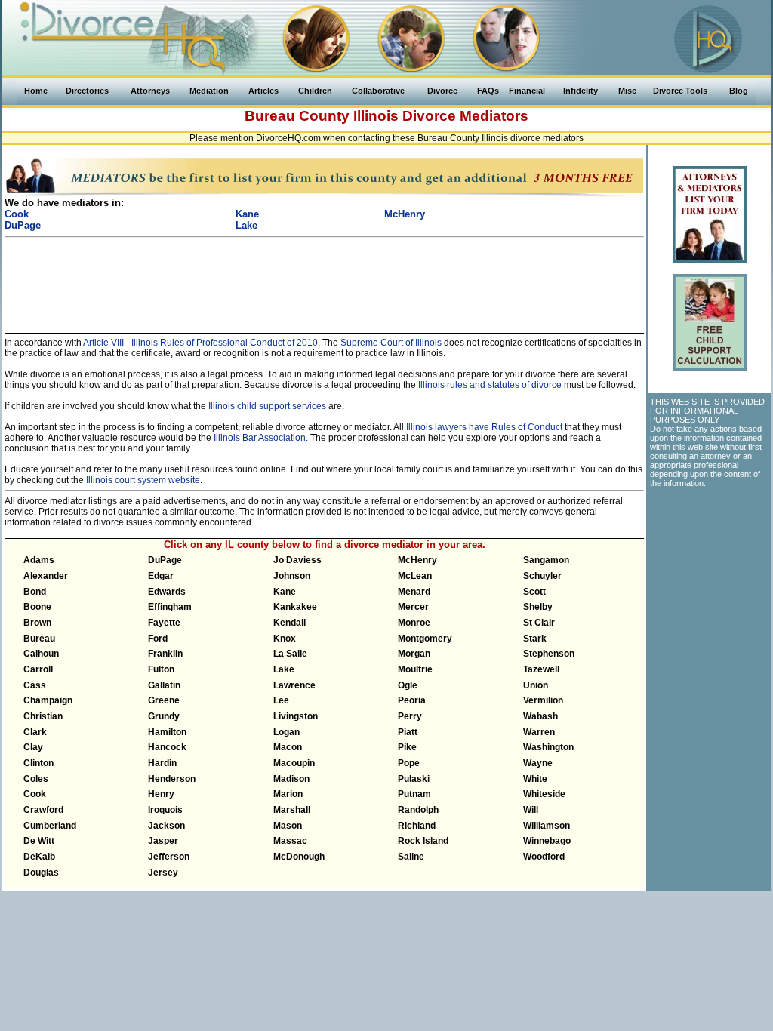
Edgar (161, 576)
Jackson (166, 825)
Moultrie (415, 669)
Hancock (167, 747)
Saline (411, 856)
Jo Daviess (297, 560)
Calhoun (41, 653)
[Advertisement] (324, 278)
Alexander (45, 576)
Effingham (170, 607)
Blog (738, 90)
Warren (539, 732)
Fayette (164, 622)
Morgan (414, 653)
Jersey (163, 872)
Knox (284, 638)
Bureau (39, 638)
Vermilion (543, 700)
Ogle (407, 685)
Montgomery (425, 638)
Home (36, 90)
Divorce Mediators (465, 116)
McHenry (417, 560)
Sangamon (546, 560)
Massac (290, 841)
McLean (415, 576)
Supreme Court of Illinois (391, 342)
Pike (407, 747)
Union (535, 685)
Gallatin (164, 685)
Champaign (47, 700)
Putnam (414, 794)
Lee (281, 700)
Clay (33, 747)
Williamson (546, 825)
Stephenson (548, 653)
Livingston (295, 716)
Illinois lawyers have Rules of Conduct (484, 427)
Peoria (412, 700)
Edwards (167, 591)
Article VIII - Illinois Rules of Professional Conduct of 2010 (200, 342)
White (535, 779)
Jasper (163, 841)
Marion (288, 794)
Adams (38, 560)
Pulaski (414, 779)
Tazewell (541, 669)
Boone (37, 607)
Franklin (165, 653)
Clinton (38, 763)
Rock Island (423, 841)
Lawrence (294, 685)
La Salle (290, 653)
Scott (534, 591)
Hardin (162, 763)
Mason (287, 825)
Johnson (291, 576)
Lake (283, 669)
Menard (414, 591)
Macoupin (294, 763)
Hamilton (167, 732)
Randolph (418, 810)
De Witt (38, 841)
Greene (164, 700)
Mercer (413, 607)
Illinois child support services (267, 406)
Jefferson (168, 856)
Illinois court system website (143, 480)
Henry (161, 794)
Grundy (164, 716)
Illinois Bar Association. (261, 437)
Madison (291, 779)
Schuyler (542, 576)
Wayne (538, 763)
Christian (43, 716)
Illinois (376, 116)
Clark (35, 732)
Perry (410, 716)
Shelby (538, 607)
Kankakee (295, 607)
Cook (34, 794)
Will (530, 810)
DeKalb (39, 856)
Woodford (544, 856)
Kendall (289, 622)
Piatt (407, 732)
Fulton (161, 669)
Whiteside (544, 794)
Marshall (291, 810)
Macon (287, 747)
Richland (417, 825)
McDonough (299, 856)
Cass (34, 685)
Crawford (43, 810)
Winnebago (547, 841)
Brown (37, 622)
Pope (409, 763)
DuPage (165, 560)
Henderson (172, 779)
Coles (35, 779)
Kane (284, 591)
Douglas (41, 872)
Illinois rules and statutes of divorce (490, 385)
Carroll (38, 669)
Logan (286, 732)
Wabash (540, 716)
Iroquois (165, 810)
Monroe (414, 622)
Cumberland (49, 825)
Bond (34, 591)
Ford (158, 638)
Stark (535, 638)
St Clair (539, 622)
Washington (548, 747)
